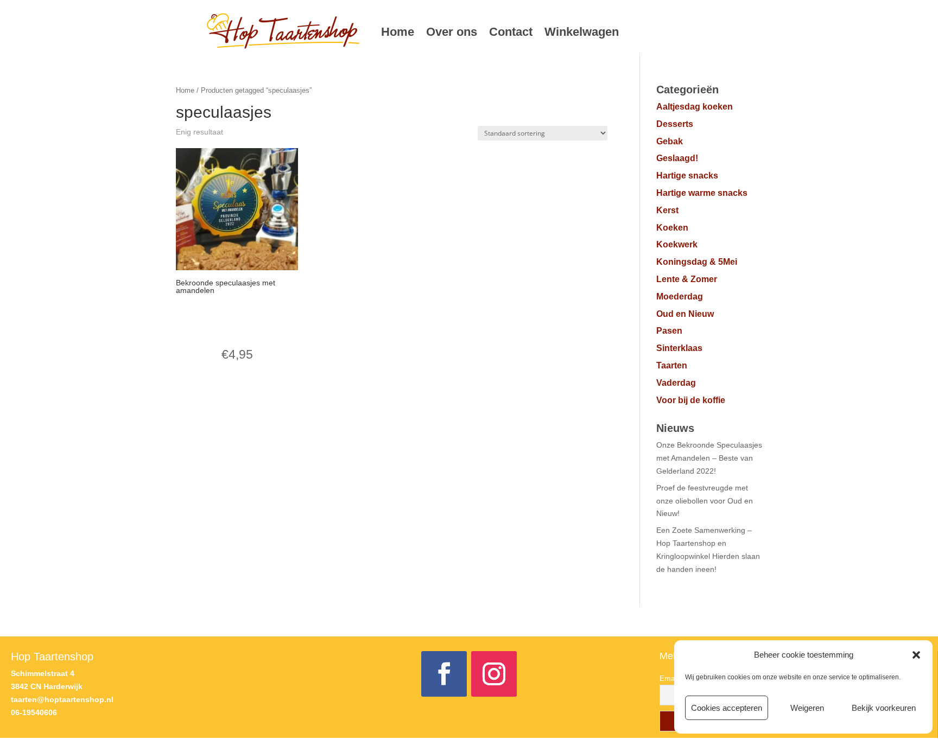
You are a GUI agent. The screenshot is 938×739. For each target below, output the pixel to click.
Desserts (674, 124)
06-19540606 (34, 712)
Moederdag (679, 296)
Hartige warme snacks (701, 193)
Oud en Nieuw (685, 313)
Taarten (671, 365)
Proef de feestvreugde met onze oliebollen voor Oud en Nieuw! (704, 500)
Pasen (669, 330)
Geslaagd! (677, 158)
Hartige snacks (687, 175)
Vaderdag (676, 382)
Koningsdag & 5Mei (696, 261)
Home (397, 32)
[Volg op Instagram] (494, 674)
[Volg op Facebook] (444, 674)
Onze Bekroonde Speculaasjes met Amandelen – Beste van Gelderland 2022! (709, 458)
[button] (916, 654)
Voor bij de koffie (690, 400)
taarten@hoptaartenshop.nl (62, 699)
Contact (511, 32)
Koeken (672, 227)
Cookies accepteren (726, 707)
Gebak (669, 141)
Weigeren (807, 707)
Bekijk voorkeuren (884, 707)
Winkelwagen (581, 32)
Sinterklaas (679, 348)
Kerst (667, 210)
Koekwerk (677, 244)
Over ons (451, 32)
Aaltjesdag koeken (694, 106)
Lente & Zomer (686, 279)
